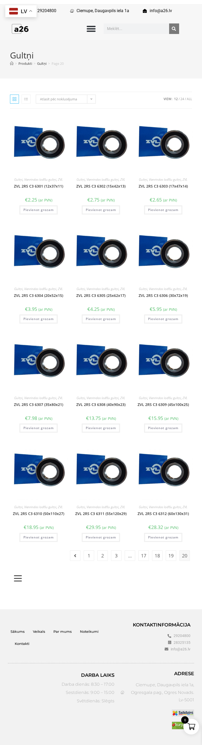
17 (143, 555)
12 (176, 99)
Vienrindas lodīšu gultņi (40, 179)
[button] (91, 28)
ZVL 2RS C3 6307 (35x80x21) (38, 404)
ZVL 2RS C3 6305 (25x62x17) (100, 295)
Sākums (18, 631)
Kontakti (22, 643)
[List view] (26, 99)
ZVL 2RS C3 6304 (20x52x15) (38, 295)
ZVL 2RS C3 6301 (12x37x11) (38, 186)
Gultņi (18, 179)
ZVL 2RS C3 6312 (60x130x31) (163, 513)
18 (157, 555)
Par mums (62, 631)
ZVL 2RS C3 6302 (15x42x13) (100, 186)
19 (171, 555)
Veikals (39, 631)
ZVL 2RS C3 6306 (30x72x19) (163, 295)
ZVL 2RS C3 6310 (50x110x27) (38, 513)
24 (182, 99)
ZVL (60, 179)
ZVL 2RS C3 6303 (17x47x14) (163, 186)
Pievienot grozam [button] (38, 210)
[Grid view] (14, 99)
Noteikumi (89, 631)
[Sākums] (11, 63)
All (189, 99)
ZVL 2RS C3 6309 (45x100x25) (163, 404)
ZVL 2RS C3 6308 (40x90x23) (100, 404)
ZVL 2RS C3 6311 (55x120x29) (101, 513)
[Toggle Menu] (18, 578)
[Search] (174, 28)
